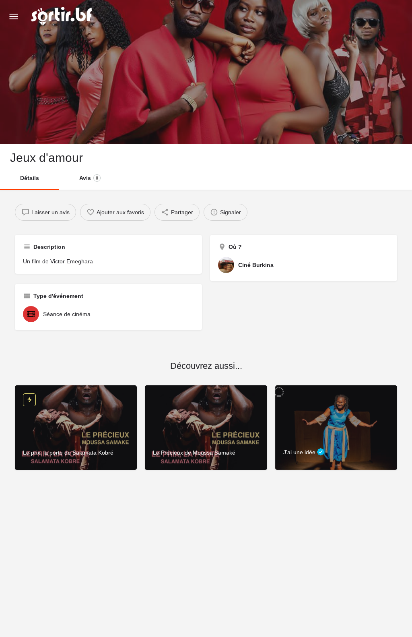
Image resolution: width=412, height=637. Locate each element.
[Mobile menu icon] (13, 16)
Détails (29, 178)
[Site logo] (62, 16)
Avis (88, 178)
